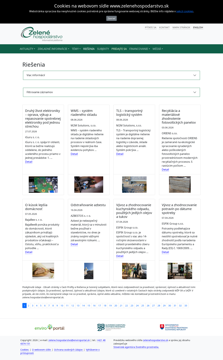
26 (148, 305)
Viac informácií (36, 75)
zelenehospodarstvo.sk (155, 340)
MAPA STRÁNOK (181, 27)
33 (185, 305)
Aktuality (26, 49)
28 (159, 305)
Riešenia (89, 49)
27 (153, 305)
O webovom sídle (41, 349)
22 (126, 305)
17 (99, 305)
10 (62, 305)
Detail (28, 162)
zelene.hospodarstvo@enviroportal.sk (69, 340)
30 (169, 305)
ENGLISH (198, 27)
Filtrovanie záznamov (40, 92)
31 (175, 305)
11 (67, 305)
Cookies (24, 349)
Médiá (157, 49)
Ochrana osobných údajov (68, 349)
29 (164, 305)
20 (115, 305)
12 (72, 305)
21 (121, 305)
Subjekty (103, 49)
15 (89, 305)
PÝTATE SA (150, 27)
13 (78, 305)
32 (180, 305)
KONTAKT (164, 27)
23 (132, 305)
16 (94, 305)
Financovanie (138, 49)
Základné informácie (52, 49)
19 (110, 305)
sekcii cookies (184, 11)
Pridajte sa (119, 49)
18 (105, 305)
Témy (75, 49)
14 (83, 305)
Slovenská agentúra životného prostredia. (136, 347)
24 (137, 305)
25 (142, 305)
